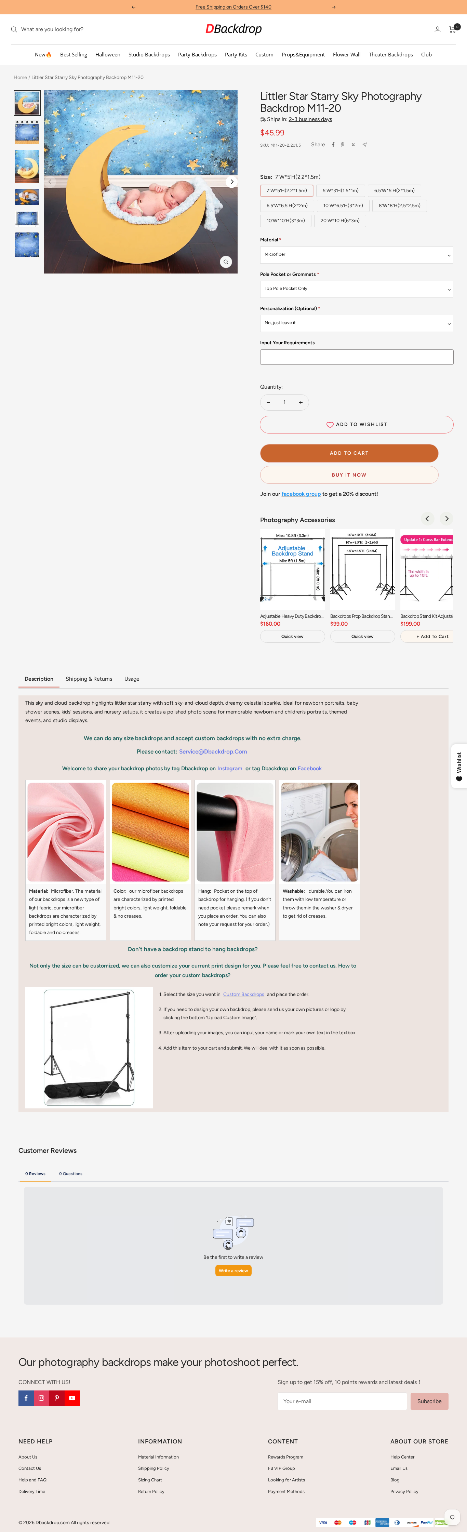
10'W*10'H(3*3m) (286, 221)
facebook (310, 768)
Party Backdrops (197, 54)
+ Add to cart (432, 636)
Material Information (158, 1457)
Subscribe (429, 1401)
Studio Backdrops (149, 54)
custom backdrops (243, 994)
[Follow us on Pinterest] (57, 1398)
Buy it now (349, 475)
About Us (27, 1457)
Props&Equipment (303, 54)
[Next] (232, 182)
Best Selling (73, 54)
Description (39, 679)
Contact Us (29, 1468)
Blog (395, 1479)
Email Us (399, 1468)
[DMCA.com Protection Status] (442, 1523)
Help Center (402, 1457)
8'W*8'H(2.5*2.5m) (400, 206)
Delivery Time (31, 1491)
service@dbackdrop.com (213, 751)
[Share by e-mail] (364, 145)
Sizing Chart (150, 1479)
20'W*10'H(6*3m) (340, 221)
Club (426, 54)
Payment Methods (286, 1491)
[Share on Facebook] (333, 144)
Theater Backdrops (391, 54)
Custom (264, 54)
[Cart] (452, 29)
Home (20, 77)
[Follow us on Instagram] (41, 1398)
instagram (229, 768)
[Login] (438, 29)
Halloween (107, 54)
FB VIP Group (281, 1468)
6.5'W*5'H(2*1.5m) (394, 191)
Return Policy (151, 1491)
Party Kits (236, 54)
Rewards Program (285, 1457)
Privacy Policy (404, 1491)
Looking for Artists (286, 1479)
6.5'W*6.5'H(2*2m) (287, 206)
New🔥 (43, 54)
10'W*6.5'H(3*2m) (343, 206)
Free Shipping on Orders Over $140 (233, 7)
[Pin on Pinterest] (342, 144)
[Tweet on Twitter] (353, 144)
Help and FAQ (32, 1479)
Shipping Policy (153, 1468)
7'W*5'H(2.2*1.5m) (287, 191)
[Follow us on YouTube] (72, 1398)
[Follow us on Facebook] (26, 1398)
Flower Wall (347, 54)
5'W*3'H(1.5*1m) (341, 191)
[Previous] (428, 518)
